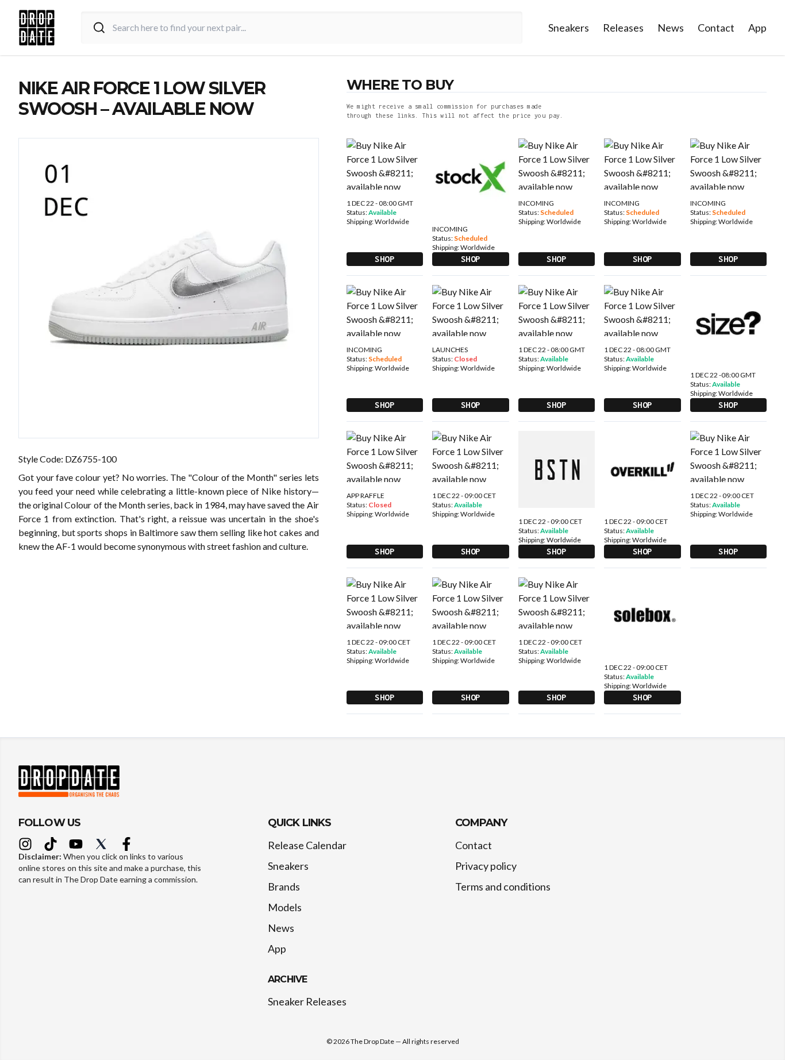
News (670, 27)
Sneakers (568, 27)
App (757, 27)
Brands (284, 886)
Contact (716, 27)
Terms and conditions (503, 886)
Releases (623, 27)
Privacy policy (486, 865)
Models (285, 907)
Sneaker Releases (307, 1001)
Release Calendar (307, 845)
